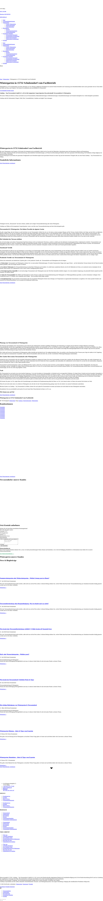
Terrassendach (6, 813)
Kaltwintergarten (27, 400)
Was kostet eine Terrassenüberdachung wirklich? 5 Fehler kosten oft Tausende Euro (26, 629)
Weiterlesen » (3, 587)
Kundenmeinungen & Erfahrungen (11, 839)
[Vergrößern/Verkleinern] (0, 899)
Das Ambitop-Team (7, 837)
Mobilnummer (3, 536)
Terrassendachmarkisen (11, 31)
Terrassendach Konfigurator (12, 36)
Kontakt (5, 40)
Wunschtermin (3, 537)
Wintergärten (6, 22)
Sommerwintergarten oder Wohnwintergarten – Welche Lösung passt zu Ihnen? (24, 578)
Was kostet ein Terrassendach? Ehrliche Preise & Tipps (17, 680)
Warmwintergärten (10, 25)
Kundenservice (6, 796)
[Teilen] (3, 899)
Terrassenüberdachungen (9, 21)
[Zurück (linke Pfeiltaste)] (0, 900)
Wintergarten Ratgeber (11, 37)
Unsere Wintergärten (11, 24)
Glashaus (20, 400)
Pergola (8, 29)
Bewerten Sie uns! (7, 840)
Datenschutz (19, 884)
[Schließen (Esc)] (5, 899)
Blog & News (6, 799)
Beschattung (6, 28)
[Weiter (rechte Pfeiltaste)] (2, 900)
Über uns (5, 835)
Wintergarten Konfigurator (12, 39)
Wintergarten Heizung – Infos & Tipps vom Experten (16, 731)
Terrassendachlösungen (8, 800)
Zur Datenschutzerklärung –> (7, 553)
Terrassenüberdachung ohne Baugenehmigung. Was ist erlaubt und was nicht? (24, 603)
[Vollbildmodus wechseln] (2, 899)
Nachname (2, 533)
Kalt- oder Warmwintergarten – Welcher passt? (14, 654)
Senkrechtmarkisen (10, 32)
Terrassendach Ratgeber (11, 35)
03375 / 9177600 (3, 11)
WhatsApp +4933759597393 (5, 14)
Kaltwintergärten (10, 26)
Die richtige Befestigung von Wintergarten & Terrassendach (18, 705)
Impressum (25, 884)
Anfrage (2, 544)
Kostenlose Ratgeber (8, 33)
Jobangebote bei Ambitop (9, 841)
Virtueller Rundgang (8, 836)
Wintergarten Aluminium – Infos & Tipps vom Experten (17, 757)
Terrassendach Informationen (10, 819)
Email (1, 534)
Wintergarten (6, 814)
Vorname (2, 531)
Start (4, 20)
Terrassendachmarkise (8, 818)
